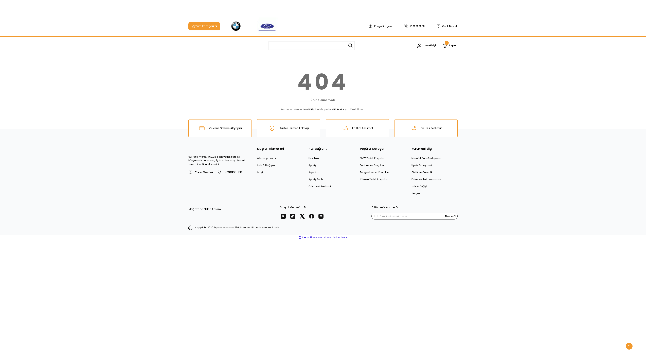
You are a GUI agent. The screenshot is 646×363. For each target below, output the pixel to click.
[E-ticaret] (322, 237)
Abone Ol (450, 216)
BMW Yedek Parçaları (372, 158)
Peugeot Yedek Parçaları (374, 172)
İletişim (261, 172)
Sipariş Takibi (316, 179)
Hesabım (314, 158)
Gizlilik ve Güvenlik (421, 172)
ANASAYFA (337, 109)
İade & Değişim (266, 165)
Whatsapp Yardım (267, 158)
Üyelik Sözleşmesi (421, 165)
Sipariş (312, 165)
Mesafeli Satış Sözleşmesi (426, 158)
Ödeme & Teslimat (320, 186)
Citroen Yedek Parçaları (373, 179)
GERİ (310, 109)
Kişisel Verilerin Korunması (426, 179)
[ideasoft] (305, 237)
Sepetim (313, 172)
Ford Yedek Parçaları (372, 165)
